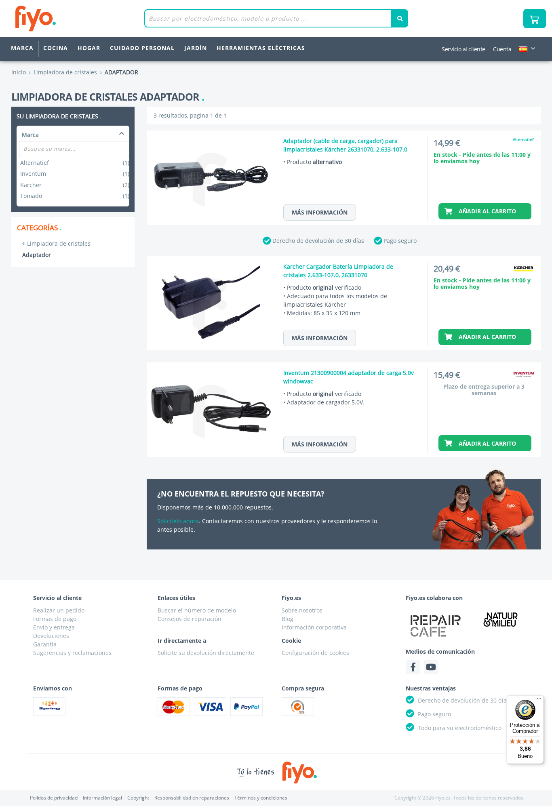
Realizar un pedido (58, 610)
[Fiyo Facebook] (413, 667)
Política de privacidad (54, 797)
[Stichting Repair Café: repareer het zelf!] (436, 625)
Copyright (138, 797)
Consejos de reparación (189, 619)
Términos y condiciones (260, 797)
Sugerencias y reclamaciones (72, 653)
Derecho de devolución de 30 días (318, 240)
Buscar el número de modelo (197, 610)
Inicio (18, 72)
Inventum (74, 173)
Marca (22, 48)
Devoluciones (51, 636)
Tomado (74, 196)
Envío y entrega (54, 627)
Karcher (74, 185)
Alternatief (74, 162)
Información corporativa (314, 627)
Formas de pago (54, 619)
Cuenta (502, 49)
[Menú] (539, 700)
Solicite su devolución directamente (206, 653)
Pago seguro (400, 240)
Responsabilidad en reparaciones (191, 797)
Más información (320, 212)
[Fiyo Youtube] (431, 667)
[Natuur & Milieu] (500, 619)
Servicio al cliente (463, 49)
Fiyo (68, 18)
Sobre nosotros (302, 610)
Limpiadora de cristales (59, 243)
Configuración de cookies (315, 653)
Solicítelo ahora (178, 521)
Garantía (45, 644)
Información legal (102, 797)
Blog (287, 619)
